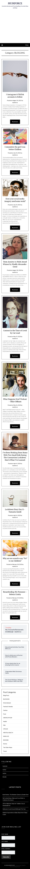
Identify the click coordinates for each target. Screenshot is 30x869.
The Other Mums (7, 747)
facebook (5, 766)
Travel (5, 751)
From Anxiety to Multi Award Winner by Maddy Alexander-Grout (15, 264)
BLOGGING (6, 699)
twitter (4, 769)
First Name (5, 834)
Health (5, 721)
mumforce (15, 102)
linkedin (4, 777)
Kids (4, 725)
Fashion (5, 710)
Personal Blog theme (15, 866)
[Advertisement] (15, 27)
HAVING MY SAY (7, 717)
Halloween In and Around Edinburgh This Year (14, 809)
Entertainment (7, 703)
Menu (26, 45)
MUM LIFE (6, 736)
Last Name (5, 841)
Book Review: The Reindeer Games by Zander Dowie (16, 794)
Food (4, 714)
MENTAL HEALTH (8, 732)
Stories (5, 743)
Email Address (6, 848)
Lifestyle (5, 729)
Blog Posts (6, 695)
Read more (15, 121)
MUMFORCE (15, 3)
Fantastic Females (8, 706)
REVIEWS (5, 740)
